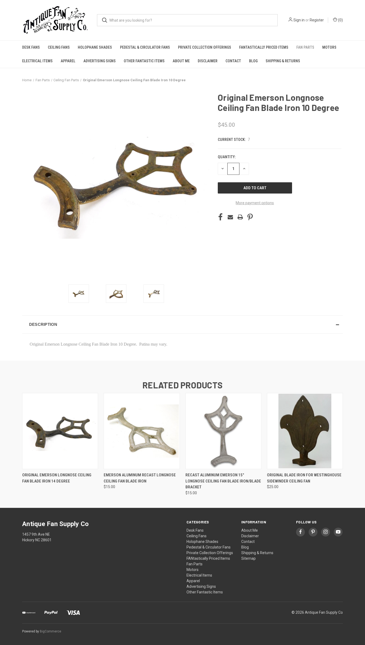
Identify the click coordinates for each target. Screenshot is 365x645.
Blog (253, 61)
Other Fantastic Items (144, 61)
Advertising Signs (99, 61)
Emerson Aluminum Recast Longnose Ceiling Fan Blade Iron (140, 478)
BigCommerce (50, 631)
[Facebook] (220, 217)
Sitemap (248, 558)
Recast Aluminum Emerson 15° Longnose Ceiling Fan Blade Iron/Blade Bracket (223, 481)
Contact (233, 61)
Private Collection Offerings (204, 47)
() (340, 20)
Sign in (299, 20)
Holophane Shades (95, 47)
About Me (181, 61)
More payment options (255, 203)
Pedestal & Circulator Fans (145, 47)
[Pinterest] (250, 217)
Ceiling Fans (59, 47)
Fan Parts (305, 47)
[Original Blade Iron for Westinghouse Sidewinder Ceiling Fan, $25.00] (305, 431)
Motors (329, 47)
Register (317, 20)
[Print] (240, 217)
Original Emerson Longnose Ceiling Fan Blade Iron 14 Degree (56, 478)
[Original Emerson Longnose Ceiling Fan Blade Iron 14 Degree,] (60, 431)
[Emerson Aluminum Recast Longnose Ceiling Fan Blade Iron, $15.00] (141, 431)
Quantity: (227, 157)
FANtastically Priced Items (263, 47)
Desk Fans (31, 47)
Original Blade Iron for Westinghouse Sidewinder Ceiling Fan (304, 478)
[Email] (230, 217)
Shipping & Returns (283, 61)
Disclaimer (208, 61)
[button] (182, 324)
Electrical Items (37, 61)
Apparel (68, 61)
